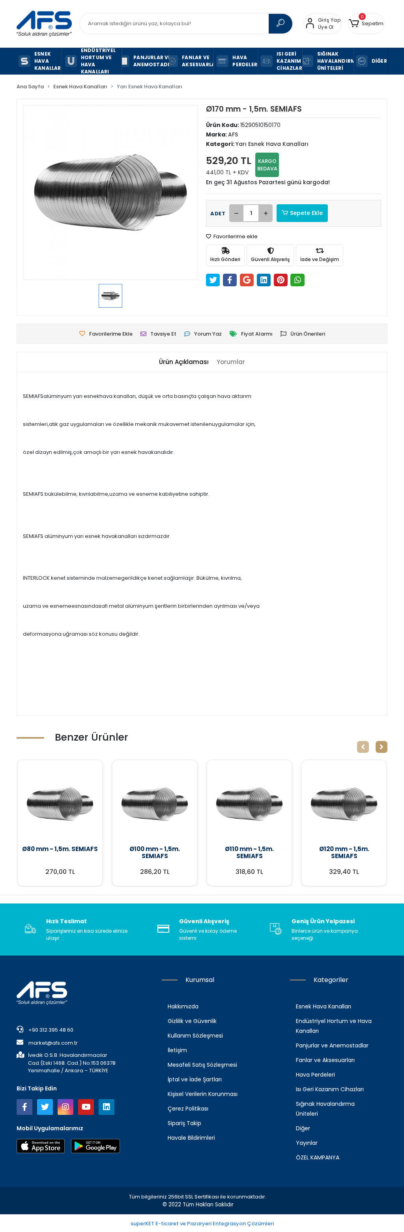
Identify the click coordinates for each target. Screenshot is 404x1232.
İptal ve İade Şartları (195, 1079)
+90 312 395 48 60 (50, 1030)
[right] (381, 747)
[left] (363, 747)
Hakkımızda (183, 1006)
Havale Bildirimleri (191, 1138)
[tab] (184, 362)
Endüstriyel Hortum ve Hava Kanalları (334, 1026)
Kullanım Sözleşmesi (195, 1036)
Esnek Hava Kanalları (323, 1006)
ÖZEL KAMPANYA (317, 1157)
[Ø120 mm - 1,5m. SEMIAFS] (344, 804)
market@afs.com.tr (53, 1043)
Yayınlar (307, 1143)
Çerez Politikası (188, 1109)
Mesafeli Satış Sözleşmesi (202, 1065)
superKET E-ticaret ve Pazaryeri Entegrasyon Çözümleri (202, 1223)
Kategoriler (331, 979)
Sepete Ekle (306, 213)
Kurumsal (199, 979)
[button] (366, 24)
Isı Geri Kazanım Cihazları (330, 1089)
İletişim (177, 1050)
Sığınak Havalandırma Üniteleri (325, 1109)
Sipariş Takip (184, 1123)
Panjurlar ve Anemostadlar (332, 1045)
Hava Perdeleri (315, 1075)
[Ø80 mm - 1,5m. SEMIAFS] (60, 804)
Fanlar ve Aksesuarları (325, 1060)
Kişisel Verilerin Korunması (203, 1094)
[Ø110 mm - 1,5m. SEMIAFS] (249, 804)
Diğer (303, 1128)
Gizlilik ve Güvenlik (192, 1021)
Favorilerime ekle (235, 236)
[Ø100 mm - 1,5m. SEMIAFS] (155, 804)
